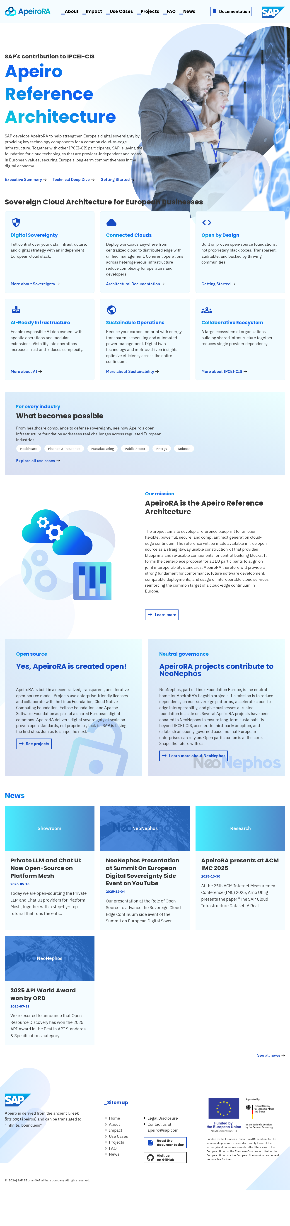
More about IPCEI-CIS (221, 371)
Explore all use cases (35, 460)
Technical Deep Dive (71, 179)
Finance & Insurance (64, 448)
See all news (268, 1055)
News (189, 11)
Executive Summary (23, 179)
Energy (161, 448)
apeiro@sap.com (163, 1130)
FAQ (171, 11)
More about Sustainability (130, 371)
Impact (94, 11)
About (72, 11)
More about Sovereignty (33, 283)
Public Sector (135, 448)
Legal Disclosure (162, 1118)
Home (114, 1118)
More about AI (24, 371)
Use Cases (121, 11)
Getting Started (115, 179)
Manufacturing (102, 448)
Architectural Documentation (133, 283)
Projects (150, 11)
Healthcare (28, 448)
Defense (184, 448)
